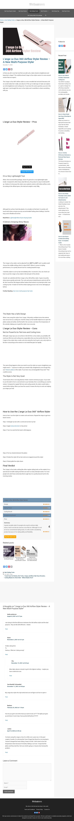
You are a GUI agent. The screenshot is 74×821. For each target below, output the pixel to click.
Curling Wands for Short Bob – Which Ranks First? (18, 577)
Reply (6, 629)
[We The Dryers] (37, 4)
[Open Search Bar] (46, 15)
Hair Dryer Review (23, 11)
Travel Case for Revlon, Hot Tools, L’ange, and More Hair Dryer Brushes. (24, 576)
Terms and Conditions (29, 809)
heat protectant (15, 426)
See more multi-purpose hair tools (23, 291)
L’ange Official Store (27, 171)
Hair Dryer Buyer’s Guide (10, 11)
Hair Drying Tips (55, 11)
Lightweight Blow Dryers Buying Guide (21, 217)
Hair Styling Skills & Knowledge (35, 15)
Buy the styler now (10, 536)
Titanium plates (9, 370)
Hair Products (44, 11)
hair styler (6, 574)
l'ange (11, 574)
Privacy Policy (39, 809)
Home (2, 20)
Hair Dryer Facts (66, 11)
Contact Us (47, 809)
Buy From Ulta (27, 167)
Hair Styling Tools (34, 11)
